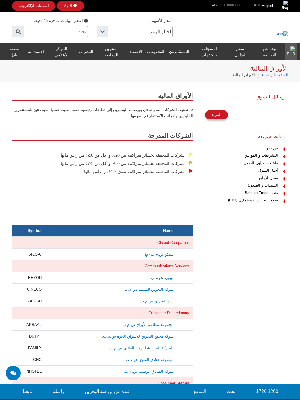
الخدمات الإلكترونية (33, 6)
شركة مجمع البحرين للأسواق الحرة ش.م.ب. (137, 336)
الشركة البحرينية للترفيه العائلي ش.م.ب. (140, 348)
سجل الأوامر (268, 178)
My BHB (70, 6)
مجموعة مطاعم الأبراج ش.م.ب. (147, 324)
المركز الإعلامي (61, 51)
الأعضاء (135, 51)
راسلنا (58, 391)
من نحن (271, 148)
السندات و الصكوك (262, 185)
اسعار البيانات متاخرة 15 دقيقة (59, 20)
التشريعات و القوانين (261, 155)
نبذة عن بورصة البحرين (107, 391)
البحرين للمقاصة (111, 51)
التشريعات (155, 51)
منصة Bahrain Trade (261, 193)
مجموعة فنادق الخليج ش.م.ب (149, 360)
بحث (231, 391)
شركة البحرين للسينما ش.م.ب (148, 289)
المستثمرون (179, 51)
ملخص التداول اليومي (260, 163)
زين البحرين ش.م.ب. (156, 301)
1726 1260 (267, 391)
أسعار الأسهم (162, 20)
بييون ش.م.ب (162, 278)
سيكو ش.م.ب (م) (159, 254)
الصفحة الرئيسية (274, 75)
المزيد (216, 114)
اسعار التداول (240, 51)
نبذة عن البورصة (269, 51)
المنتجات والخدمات (209, 51)
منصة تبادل (14, 51)
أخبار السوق (268, 170)
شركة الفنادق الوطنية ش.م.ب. (148, 371)
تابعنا (27, 391)
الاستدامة (36, 51)
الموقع (200, 391)
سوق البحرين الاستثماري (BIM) (253, 200)
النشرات (86, 51)
